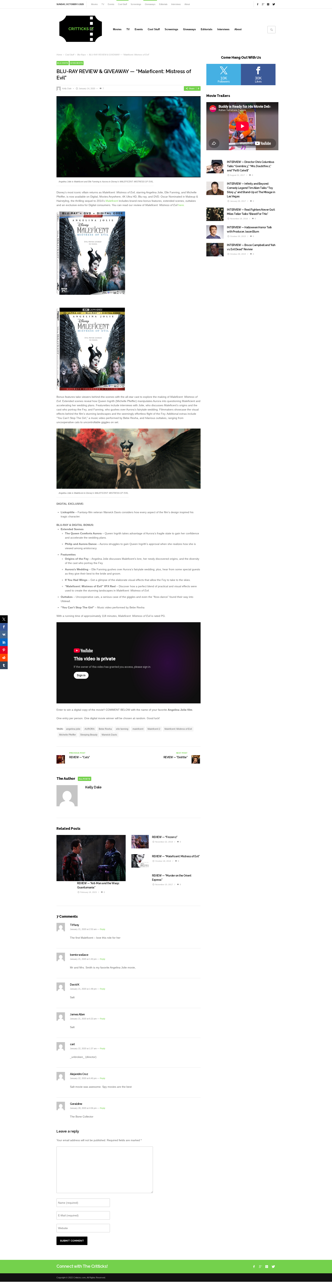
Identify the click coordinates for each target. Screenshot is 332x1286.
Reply (102, 929)
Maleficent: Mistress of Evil (178, 729)
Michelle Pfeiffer (67, 734)
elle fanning (122, 729)
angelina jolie (73, 729)
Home (59, 54)
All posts (84, 779)
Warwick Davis (109, 734)
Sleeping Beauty (88, 734)
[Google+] (263, 4)
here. (181, 205)
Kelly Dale (66, 88)
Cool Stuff (69, 54)
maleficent (138, 729)
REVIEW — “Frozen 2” (165, 837)
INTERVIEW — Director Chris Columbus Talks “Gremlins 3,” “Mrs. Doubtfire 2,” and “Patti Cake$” (250, 166)
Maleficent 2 (154, 729)
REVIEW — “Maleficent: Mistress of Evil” (176, 856)
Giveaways (76, 63)
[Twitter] (273, 4)
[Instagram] (268, 4)
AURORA (90, 729)
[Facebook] (258, 4)
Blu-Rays (81, 54)
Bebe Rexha (105, 729)
